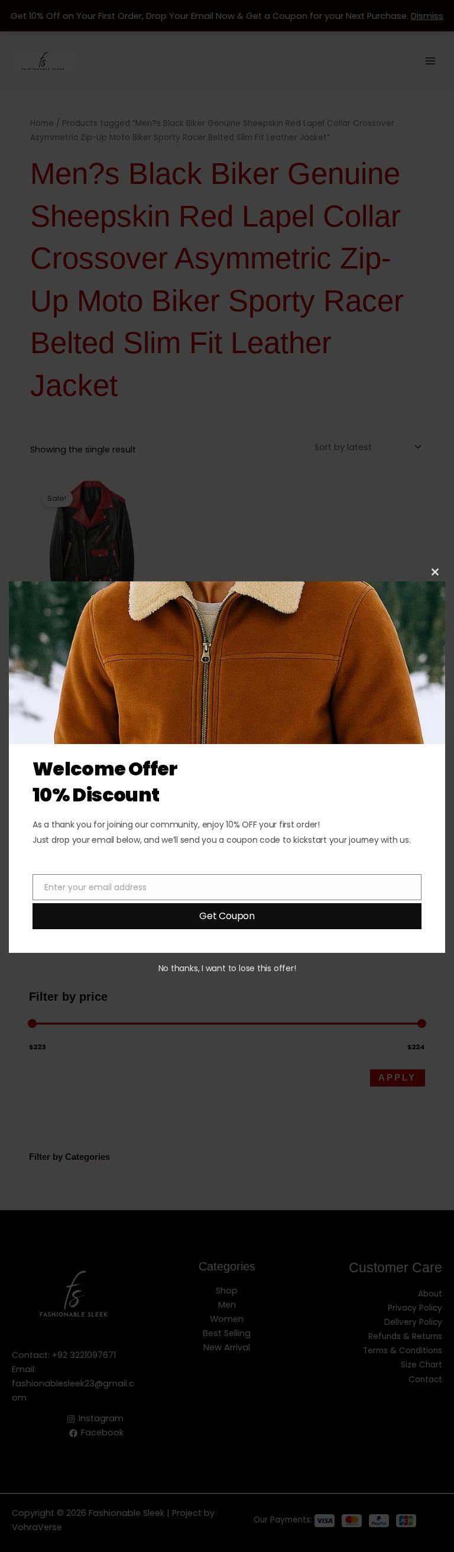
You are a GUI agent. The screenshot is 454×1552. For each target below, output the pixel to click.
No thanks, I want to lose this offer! (227, 968)
